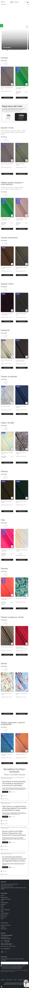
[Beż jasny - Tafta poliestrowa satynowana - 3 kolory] (21, 554)
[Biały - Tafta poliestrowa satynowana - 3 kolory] (16, 554)
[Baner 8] (17, 50)
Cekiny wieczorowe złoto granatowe (20, 453)
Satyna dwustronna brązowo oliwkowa (6, 502)
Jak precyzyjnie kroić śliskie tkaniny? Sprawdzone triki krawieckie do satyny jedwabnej (14, 833)
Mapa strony (3, 916)
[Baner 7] (16, 50)
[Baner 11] (22, 50)
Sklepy (2, 918)
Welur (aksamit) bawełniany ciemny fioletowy (6, 314)
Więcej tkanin (4, 60)
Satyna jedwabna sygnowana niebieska (6, 755)
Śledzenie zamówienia (6, 925)
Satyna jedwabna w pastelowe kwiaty (7, 694)
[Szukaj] (4, 2)
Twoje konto (4, 923)
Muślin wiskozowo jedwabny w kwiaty (21, 694)
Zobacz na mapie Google (6, 943)
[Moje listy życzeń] (25, 2)
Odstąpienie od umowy (6, 899)
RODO (2, 906)
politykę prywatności (21, 965)
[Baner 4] (11, 50)
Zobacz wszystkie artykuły (14, 775)
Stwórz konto (4, 928)
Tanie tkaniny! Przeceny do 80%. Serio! (9, 884)
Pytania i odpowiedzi (5, 909)
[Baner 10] (20, 50)
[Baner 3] (10, 50)
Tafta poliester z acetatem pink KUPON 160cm (7, 550)
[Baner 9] (19, 50)
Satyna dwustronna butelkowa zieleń (21, 502)
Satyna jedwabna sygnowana (21, 754)
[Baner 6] (14, 50)
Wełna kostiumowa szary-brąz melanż (21, 268)
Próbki (2, 908)
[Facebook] (5, 952)
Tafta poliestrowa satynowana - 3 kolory (21, 550)
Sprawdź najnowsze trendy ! (7, 886)
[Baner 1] (7, 50)
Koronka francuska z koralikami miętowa (7, 453)
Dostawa (2, 895)
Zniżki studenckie (5, 913)
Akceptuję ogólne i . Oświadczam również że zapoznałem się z (13, 967)
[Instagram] (2, 952)
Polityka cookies (4, 897)
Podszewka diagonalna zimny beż (6, 360)
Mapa (2, 911)
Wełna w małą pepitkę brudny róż (7, 88)
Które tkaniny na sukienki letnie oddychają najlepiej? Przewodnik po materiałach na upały (14, 808)
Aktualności (13, 791)
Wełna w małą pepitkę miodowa (20, 164)
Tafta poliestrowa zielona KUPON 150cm (20, 88)
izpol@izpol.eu (7, 948)
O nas (2, 901)
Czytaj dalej (5, 791)
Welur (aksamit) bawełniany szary (21, 314)
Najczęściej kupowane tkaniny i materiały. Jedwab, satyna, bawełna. (13, 888)
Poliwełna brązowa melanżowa (7, 646)
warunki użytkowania (13, 965)
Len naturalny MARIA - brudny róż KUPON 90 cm (21, 219)
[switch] (26, 986)
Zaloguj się (3, 927)
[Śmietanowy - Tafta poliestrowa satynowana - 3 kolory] (19, 554)
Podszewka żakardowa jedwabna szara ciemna (20, 360)
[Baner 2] (8, 50)
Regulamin (3, 904)
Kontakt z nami (4, 915)
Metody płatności (4, 902)
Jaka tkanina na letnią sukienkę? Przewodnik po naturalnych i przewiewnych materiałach (14, 783)
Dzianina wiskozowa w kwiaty (21, 598)
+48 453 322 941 (11, 946)
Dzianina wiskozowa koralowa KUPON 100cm (6, 599)
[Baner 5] (13, 50)
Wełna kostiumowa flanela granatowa (21, 407)
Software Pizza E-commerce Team (17, 984)
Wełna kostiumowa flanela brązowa (6, 268)
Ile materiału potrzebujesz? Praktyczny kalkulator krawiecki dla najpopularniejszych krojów (14, 859)
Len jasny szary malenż (5, 406)
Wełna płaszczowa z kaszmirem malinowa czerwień (21, 647)
